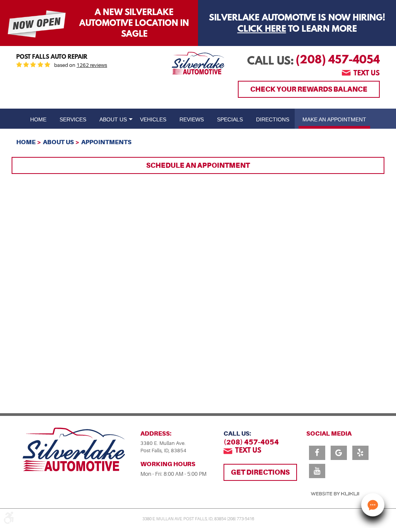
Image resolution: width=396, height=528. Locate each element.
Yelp (360, 453)
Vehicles (153, 119)
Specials (230, 119)
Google (339, 453)
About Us (113, 119)
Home (38, 119)
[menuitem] (38, 119)
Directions (272, 119)
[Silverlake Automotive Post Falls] (198, 63)
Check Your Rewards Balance (308, 89)
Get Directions (260, 472)
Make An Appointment (334, 119)
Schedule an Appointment (198, 165)
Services (73, 119)
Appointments (106, 142)
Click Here (261, 29)
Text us (366, 74)
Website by (335, 494)
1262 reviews (92, 65)
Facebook (317, 453)
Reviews (191, 119)
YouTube (317, 471)
